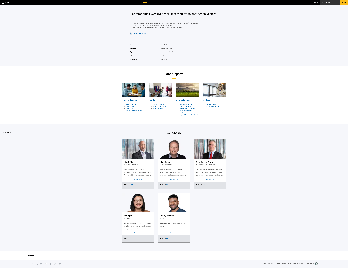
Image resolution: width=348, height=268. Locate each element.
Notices (312, 263)
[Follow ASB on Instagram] (41, 264)
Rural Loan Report (184, 113)
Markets (206, 100)
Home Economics (158, 108)
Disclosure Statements (303, 263)
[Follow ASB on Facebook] (28, 264)
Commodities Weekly (185, 104)
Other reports (7, 132)
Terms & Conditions (287, 263)
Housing (152, 100)
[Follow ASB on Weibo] (55, 264)
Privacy (294, 263)
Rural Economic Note (185, 110)
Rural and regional (183, 100)
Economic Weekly (131, 104)
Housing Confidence (158, 104)
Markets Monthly (211, 104)
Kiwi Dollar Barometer (213, 106)
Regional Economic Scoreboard (188, 115)
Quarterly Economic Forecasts (134, 110)
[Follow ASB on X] (32, 264)
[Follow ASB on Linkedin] (37, 264)
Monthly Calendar (131, 106)
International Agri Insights (187, 108)
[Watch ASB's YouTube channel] (60, 264)
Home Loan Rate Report (160, 106)
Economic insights (129, 100)
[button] (3, 3)
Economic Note (130, 108)
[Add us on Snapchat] (50, 264)
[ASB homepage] (144, 2)
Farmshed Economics (185, 106)
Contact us (6, 136)
